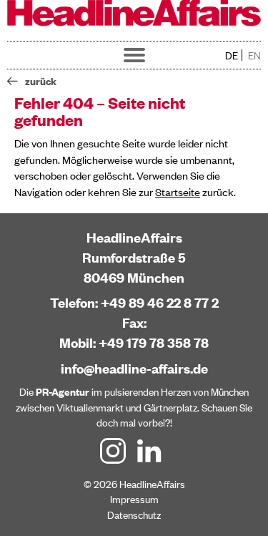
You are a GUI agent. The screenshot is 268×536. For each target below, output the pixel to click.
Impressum (134, 498)
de (231, 54)
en (254, 54)
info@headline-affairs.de (134, 368)
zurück (40, 80)
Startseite (177, 191)
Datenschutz (134, 514)
